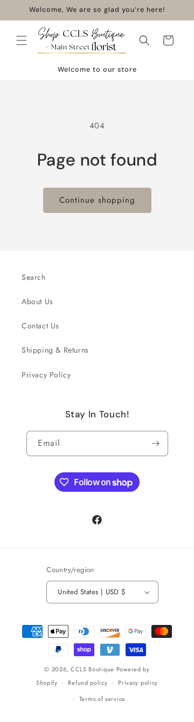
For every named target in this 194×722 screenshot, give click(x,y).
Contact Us (40, 325)
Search (34, 277)
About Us (37, 301)
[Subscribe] (156, 443)
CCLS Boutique (93, 669)
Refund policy (87, 682)
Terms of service (102, 699)
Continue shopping (97, 200)
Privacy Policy (46, 374)
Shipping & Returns (55, 350)
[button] (21, 40)
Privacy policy (138, 682)
